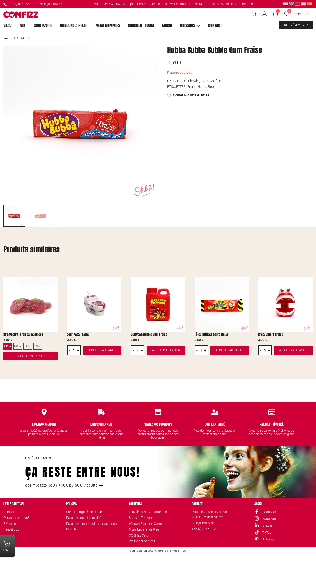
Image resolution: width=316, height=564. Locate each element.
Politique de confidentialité (83, 517)
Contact (215, 25)
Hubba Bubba (207, 86)
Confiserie (217, 81)
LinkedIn (267, 525)
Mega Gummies (108, 25)
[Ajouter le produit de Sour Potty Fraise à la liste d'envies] (117, 285)
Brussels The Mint (140, 517)
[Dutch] (285, 4)
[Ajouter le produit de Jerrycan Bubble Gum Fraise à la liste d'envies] (181, 285)
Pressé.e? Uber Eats (142, 541)
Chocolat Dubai (141, 25)
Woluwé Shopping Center (129, 4)
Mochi (167, 25)
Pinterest (268, 539)
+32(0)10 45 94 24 (21, 4)
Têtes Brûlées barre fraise (212, 334)
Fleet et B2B (11, 529)
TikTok (266, 532)
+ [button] (78, 350)
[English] (291, 4)
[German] (297, 4)
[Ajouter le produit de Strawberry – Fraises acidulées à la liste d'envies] (54, 285)
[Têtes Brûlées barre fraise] (222, 304)
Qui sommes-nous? (16, 517)
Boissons (187, 25)
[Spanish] (310, 4)
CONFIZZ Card (138, 535)
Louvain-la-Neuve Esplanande (170, 4)
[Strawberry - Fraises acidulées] (30, 304)
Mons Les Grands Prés (237, 4)
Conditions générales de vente (86, 512)
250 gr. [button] (8, 346)
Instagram (269, 518)
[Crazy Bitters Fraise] (285, 304)
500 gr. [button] (18, 346)
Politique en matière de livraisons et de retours (91, 526)
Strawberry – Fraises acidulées (23, 334)
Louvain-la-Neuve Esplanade (148, 512)
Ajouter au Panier (31, 356)
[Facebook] (256, 511)
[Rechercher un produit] (254, 14)
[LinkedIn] (256, 525)
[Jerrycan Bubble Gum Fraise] (158, 304)
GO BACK (16, 37)
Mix (23, 25)
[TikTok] (256, 532)
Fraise (191, 86)
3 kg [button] (38, 346)
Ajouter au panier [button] (102, 350)
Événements (11, 523)
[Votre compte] (264, 14)
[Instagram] (256, 518)
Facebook (269, 511)
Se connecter (303, 14)
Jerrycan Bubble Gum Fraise (149, 334)
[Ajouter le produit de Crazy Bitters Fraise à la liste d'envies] (308, 285)
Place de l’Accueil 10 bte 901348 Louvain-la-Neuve (209, 514)
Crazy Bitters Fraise (270, 334)
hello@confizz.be (52, 4)
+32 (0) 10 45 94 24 (204, 529)
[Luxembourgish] (304, 4)
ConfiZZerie (43, 25)
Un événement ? (296, 25)
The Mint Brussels (206, 4)
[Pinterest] (256, 539)
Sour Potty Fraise (78, 334)
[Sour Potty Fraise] (94, 304)
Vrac (7, 25)
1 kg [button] (28, 346)
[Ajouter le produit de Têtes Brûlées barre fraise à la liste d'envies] (245, 285)
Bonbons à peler (73, 25)
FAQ (6, 541)
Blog (6, 535)
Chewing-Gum (198, 81)
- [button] (69, 350)
